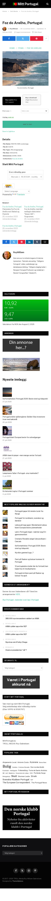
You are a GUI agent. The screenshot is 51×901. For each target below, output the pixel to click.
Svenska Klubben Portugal (16, 779)
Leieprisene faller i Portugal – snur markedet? (21, 473)
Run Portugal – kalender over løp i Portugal (21, 600)
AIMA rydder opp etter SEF (16, 626)
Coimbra (14, 767)
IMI (3, 773)
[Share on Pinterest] (36, 38)
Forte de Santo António (38, 770)
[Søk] (47, 4)
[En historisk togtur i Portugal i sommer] (7, 485)
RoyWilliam (14, 29)
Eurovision (6, 770)
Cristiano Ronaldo (23, 767)
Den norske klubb (37, 767)
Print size (6, 111)
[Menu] (4, 4)
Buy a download (31, 98)
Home (12, 48)
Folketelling (23, 770)
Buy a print (9, 100)
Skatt (14, 776)
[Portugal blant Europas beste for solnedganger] (7, 431)
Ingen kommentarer (23, 32)
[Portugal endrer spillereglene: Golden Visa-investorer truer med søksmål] (7, 411)
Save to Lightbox (8, 131)
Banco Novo (42, 762)
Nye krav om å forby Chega (16, 642)
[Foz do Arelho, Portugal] (13, 212)
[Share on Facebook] (9, 38)
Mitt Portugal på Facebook (16, 792)
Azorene (34, 762)
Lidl (6, 773)
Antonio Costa (23, 762)
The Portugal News (39, 783)
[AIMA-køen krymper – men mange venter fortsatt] (7, 449)
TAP (31, 780)
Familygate (13, 770)
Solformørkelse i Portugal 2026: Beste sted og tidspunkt (25, 399)
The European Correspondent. (16, 782)
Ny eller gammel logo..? (24, 553)
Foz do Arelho (34, 48)
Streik (34, 776)
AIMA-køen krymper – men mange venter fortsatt (22, 455)
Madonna (12, 773)
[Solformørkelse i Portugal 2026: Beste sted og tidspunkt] (7, 393)
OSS (31, 773)
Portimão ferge (40, 773)
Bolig (7, 766)
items (21, 48)
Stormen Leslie (24, 776)
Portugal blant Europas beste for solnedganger (22, 437)
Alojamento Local (9, 762)
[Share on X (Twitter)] (22, 38)
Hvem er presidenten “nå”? (16, 650)
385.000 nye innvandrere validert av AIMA (22, 618)
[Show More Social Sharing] (46, 38)
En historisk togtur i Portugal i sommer (18, 491)
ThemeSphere (17, 881)
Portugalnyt (6, 776)
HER (18, 594)
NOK (16, 324)
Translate (21, 195)
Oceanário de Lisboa (22, 773)
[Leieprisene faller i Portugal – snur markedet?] (7, 467)
